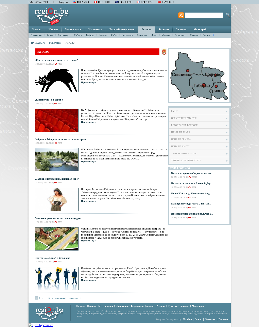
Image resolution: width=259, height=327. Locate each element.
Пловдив (194, 35)
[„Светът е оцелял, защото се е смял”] (58, 80)
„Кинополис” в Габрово (49, 99)
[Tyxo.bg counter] (41, 325)
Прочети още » (88, 82)
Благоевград (64, 35)
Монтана (166, 35)
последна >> (75, 298)
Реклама (223, 319)
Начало (36, 29)
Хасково (103, 35)
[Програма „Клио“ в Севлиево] (58, 278)
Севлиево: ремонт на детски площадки (58, 218)
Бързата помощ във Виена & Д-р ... (192, 183)
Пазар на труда (180, 132)
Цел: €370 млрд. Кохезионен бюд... (191, 193)
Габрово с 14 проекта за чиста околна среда (61, 139)
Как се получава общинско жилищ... (192, 173)
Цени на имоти (180, 146)
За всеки (181, 29)
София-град (36, 35)
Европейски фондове (121, 29)
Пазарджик (180, 35)
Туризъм (164, 29)
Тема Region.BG (180, 168)
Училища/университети (186, 160)
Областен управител (183, 118)
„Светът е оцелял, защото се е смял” (56, 60)
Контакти (210, 319)
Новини (53, 29)
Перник (206, 35)
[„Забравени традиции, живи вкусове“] (58, 199)
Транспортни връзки (183, 153)
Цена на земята (181, 139)
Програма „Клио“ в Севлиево (52, 257)
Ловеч (154, 35)
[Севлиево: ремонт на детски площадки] (58, 238)
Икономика (95, 29)
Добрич (78, 35)
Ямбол (114, 35)
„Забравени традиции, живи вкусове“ (57, 178)
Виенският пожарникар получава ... (192, 213)
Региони (146, 29)
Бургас (50, 35)
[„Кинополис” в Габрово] (58, 120)
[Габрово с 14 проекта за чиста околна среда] (58, 159)
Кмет (174, 111)
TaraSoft (187, 319)
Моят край (200, 29)
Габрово (90, 35)
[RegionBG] (53, 312)
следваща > (61, 298)
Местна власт (73, 29)
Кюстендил (127, 35)
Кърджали (142, 35)
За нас (198, 319)
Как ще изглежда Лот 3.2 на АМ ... (191, 203)
